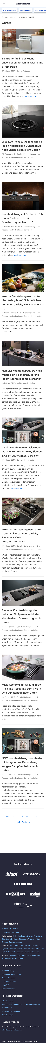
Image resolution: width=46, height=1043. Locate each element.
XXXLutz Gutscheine (31, 946)
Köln (37, 939)
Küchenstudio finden (10, 929)
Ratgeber (15, 17)
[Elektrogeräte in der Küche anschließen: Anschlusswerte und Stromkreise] (23, 53)
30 (26, 816)
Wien (16, 939)
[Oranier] (15, 896)
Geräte (23, 17)
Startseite (6, 17)
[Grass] (31, 876)
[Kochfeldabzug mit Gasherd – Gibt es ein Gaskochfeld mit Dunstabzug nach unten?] (23, 209)
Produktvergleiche (17, 955)
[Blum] (12, 876)
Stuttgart (5, 942)
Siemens (18, 942)
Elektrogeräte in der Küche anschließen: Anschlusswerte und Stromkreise (22, 62)
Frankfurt (31, 939)
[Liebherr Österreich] (23, 886)
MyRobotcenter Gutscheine (12, 952)
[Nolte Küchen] (35, 896)
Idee (31, 157)
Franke (12, 942)
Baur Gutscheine (37, 949)
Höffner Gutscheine (31, 952)
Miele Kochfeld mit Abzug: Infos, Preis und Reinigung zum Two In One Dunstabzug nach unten (21, 688)
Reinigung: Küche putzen (11, 974)
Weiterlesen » (31, 96)
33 (41, 816)
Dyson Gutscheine (9, 949)
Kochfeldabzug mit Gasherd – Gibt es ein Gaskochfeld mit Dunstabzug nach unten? (23, 218)
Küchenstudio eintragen (11, 1011)
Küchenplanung (8, 970)
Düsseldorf (23, 939)
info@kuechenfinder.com (11, 1030)
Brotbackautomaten (32, 955)
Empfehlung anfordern (10, 932)
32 (36, 816)
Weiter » (26, 822)
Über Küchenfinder (9, 981)
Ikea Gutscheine (16, 946)
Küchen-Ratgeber (9, 978)
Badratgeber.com (8, 989)
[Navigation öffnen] (3, 3)
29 (21, 816)
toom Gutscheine (23, 949)
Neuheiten (31, 383)
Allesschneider (17, 958)
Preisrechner (25, 10)
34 (18, 822)
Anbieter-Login (7, 1015)
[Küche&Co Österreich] (23, 907)
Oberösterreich (7, 939)
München (29, 936)
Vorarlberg (38, 936)
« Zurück (7, 816)
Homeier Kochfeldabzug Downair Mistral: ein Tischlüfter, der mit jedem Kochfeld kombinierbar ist (22, 374)
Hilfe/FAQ (5, 985)
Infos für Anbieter (8, 1001)
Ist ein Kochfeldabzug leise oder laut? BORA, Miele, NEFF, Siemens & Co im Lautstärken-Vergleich (22, 451)
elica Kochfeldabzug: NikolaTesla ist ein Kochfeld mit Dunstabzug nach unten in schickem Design (22, 145)
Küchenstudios (9, 10)
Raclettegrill (6, 958)
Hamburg (21, 936)
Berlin (15, 936)
